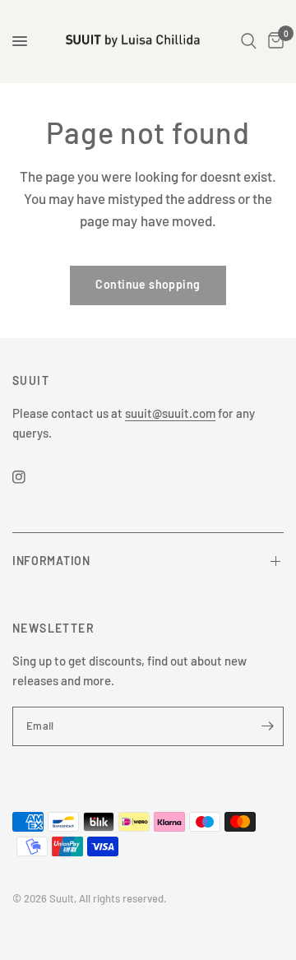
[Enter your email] (267, 726)
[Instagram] (30, 477)
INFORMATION (51, 561)
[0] (273, 41)
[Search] (248, 41)
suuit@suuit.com (170, 413)
